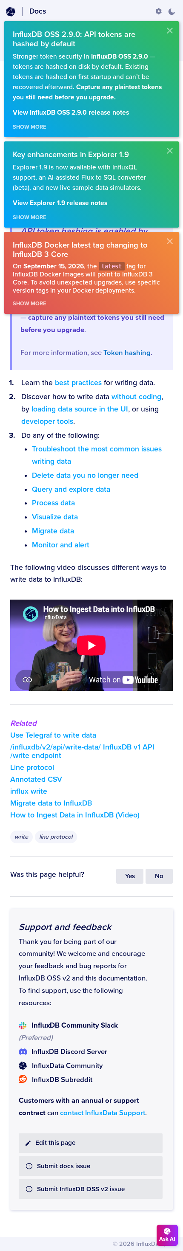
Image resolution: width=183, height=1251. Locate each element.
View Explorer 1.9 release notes (60, 203)
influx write (28, 791)
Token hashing (127, 353)
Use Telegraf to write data (53, 735)
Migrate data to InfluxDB (51, 803)
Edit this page (55, 1143)
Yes (130, 876)
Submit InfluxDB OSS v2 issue (81, 1189)
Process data (53, 503)
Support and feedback (65, 927)
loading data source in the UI (79, 409)
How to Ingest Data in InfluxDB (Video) (75, 815)
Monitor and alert (60, 545)
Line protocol (32, 767)
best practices (78, 382)
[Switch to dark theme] (171, 11)
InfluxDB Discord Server (69, 1052)
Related (23, 723)
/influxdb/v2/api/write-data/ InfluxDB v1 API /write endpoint (82, 751)
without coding (136, 396)
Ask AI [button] (167, 1239)
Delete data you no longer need (85, 475)
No (159, 876)
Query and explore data (71, 489)
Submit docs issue (63, 1166)
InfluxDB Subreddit (62, 1080)
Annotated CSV (36, 779)
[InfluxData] (10, 12)
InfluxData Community (67, 1066)
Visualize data (55, 517)
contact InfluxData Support (102, 1113)
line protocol (55, 836)
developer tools (47, 421)
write (21, 836)
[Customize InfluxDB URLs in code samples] (158, 11)
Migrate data (53, 531)
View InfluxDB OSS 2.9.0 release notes (71, 113)
